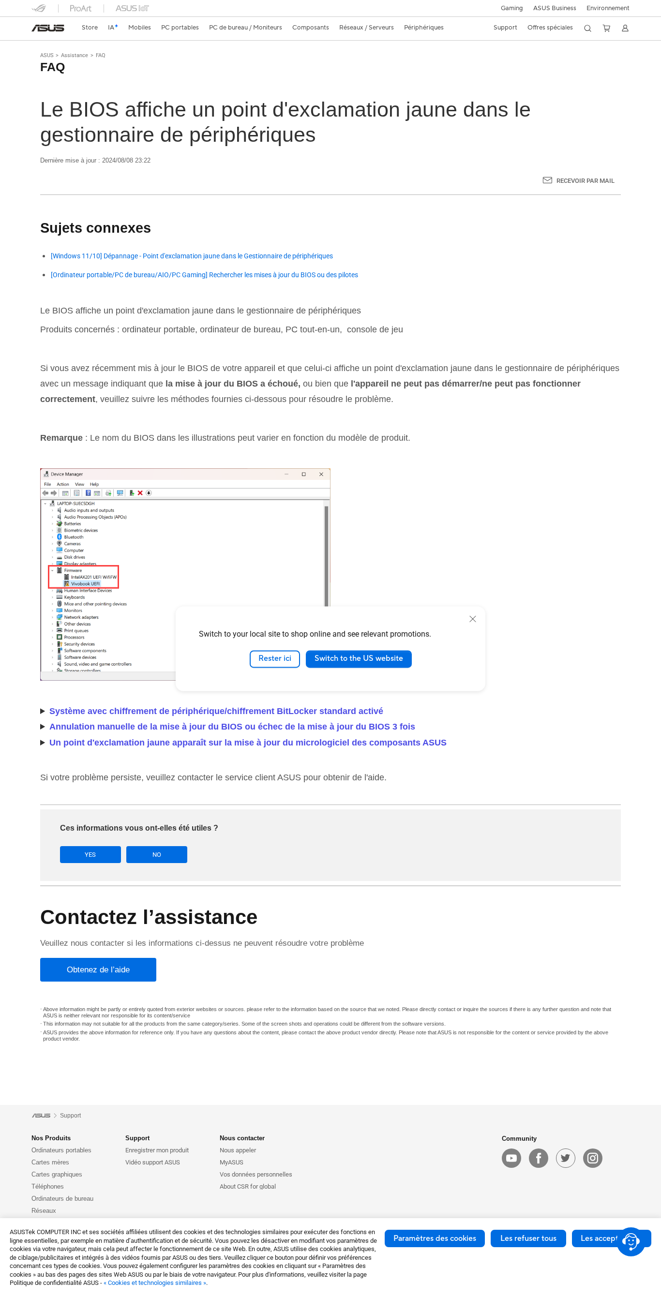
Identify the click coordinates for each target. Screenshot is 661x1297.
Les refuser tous (528, 1238)
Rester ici (274, 659)
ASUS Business (554, 8)
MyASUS (231, 1162)
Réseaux (43, 1211)
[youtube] (511, 1158)
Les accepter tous (612, 1238)
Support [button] (137, 1138)
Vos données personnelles (256, 1174)
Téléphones (47, 1186)
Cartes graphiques (56, 1174)
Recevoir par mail (585, 180)
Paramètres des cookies (434, 1238)
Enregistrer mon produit (157, 1150)
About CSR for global (248, 1186)
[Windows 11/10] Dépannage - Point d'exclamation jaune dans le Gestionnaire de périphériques (192, 256)
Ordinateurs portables (61, 1150)
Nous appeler (238, 1150)
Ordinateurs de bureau (62, 1198)
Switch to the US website (359, 659)
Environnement (608, 8)
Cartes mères (50, 1162)
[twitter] (565, 1158)
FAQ (100, 55)
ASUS (47, 55)
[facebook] (538, 1158)
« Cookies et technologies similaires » (155, 1282)
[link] (47, 28)
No (156, 854)
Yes (90, 854)
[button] (512, 8)
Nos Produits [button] (51, 1138)
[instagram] (592, 1158)
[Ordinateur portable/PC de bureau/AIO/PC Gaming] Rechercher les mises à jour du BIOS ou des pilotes (204, 275)
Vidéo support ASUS (152, 1162)
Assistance (74, 55)
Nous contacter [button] (242, 1138)
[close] (473, 619)
